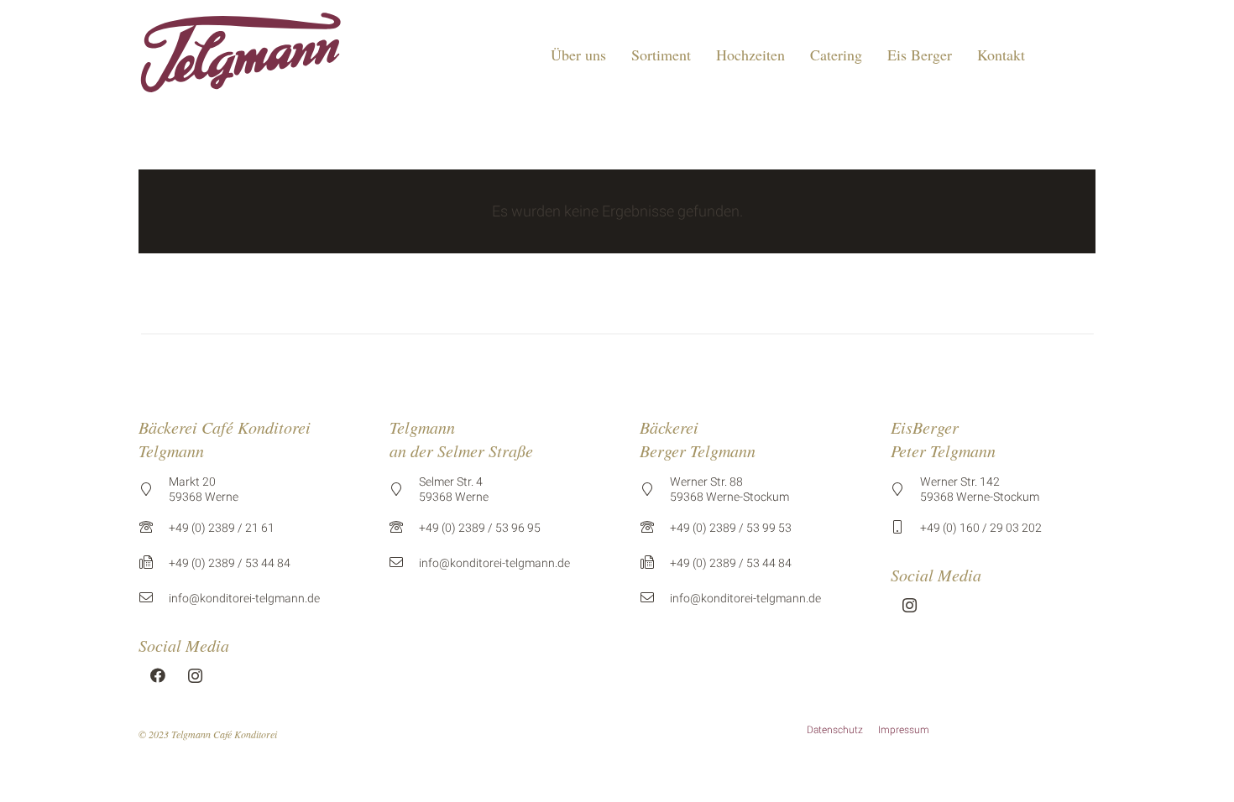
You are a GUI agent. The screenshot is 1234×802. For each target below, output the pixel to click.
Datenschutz (835, 730)
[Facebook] (157, 676)
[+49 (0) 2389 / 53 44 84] (154, 563)
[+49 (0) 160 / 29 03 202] (906, 527)
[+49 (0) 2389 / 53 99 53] (655, 527)
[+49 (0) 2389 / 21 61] (154, 527)
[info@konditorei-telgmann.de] (154, 598)
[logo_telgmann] (241, 54)
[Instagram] (195, 676)
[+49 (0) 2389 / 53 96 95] (405, 527)
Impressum (903, 730)
